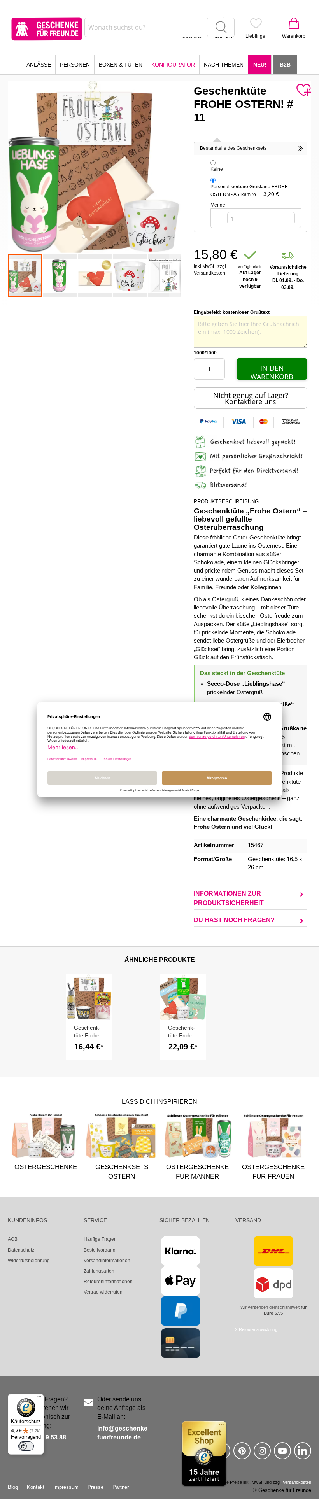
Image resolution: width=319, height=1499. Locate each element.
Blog (13, 1487)
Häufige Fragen (100, 1239)
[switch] (26, 1446)
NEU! (259, 64)
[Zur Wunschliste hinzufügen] (303, 90)
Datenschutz (21, 1250)
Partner (120, 1487)
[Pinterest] (242, 1454)
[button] (60, 276)
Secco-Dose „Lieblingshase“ (246, 684)
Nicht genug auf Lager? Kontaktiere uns (250, 398)
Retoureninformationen (108, 1281)
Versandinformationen (107, 1260)
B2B (285, 64)
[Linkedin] (302, 1454)
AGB (13, 1239)
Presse (95, 1487)
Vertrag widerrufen (103, 1292)
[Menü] (39, 1398)
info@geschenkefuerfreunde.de (122, 1433)
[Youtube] (282, 1454)
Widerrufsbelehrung (29, 1260)
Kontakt (35, 1487)
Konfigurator (173, 64)
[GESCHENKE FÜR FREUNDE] (47, 29)
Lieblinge (255, 36)
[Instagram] (262, 1454)
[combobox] (159, 27)
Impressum (66, 1487)
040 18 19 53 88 (43, 1437)
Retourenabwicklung (258, 1329)
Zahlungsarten (99, 1271)
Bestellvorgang (100, 1250)
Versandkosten (209, 273)
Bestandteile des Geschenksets (233, 148)
